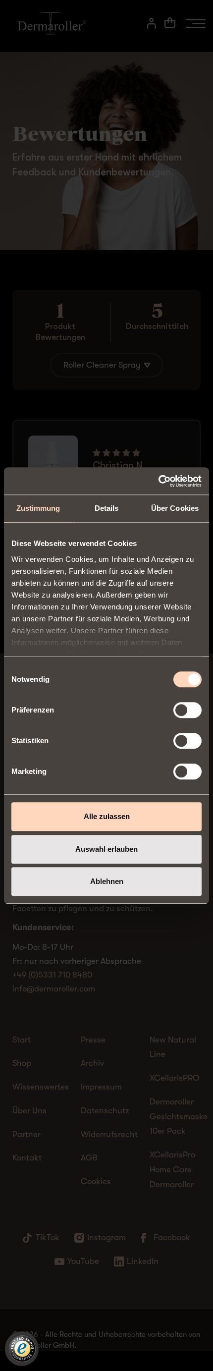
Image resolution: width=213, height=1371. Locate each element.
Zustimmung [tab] (38, 508)
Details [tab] (107, 508)
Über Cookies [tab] (175, 508)
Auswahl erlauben (106, 849)
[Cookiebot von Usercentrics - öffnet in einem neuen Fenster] (158, 481)
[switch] (187, 710)
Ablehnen (106, 881)
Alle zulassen (107, 816)
